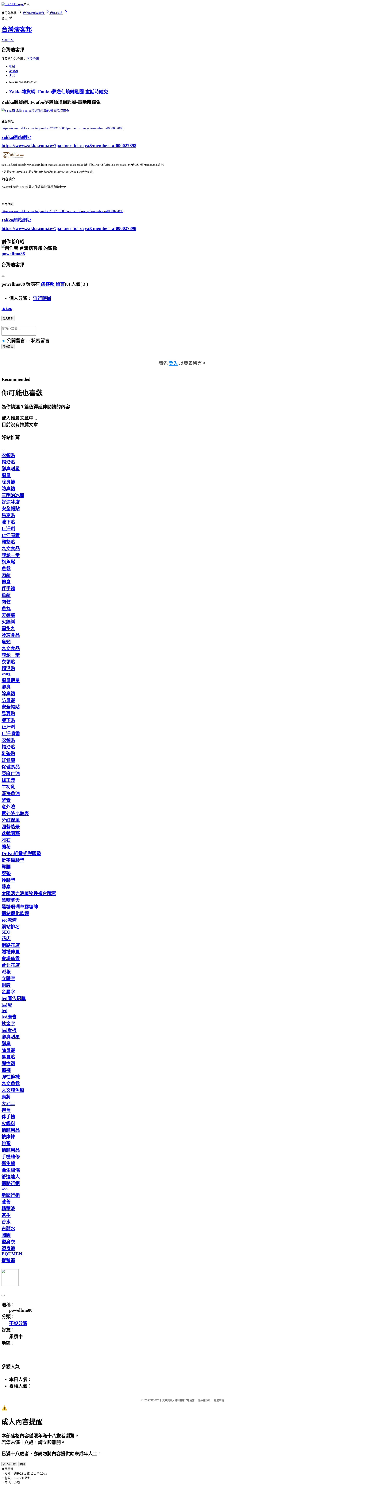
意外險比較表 (15, 813)
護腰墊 (8, 880)
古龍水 (8, 1228)
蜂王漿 (8, 780)
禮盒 (6, 581)
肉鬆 (6, 575)
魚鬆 (6, 568)
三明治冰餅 (13, 495)
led (4, 1010)
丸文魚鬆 (11, 1083)
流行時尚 (42, 298)
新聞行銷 (11, 1195)
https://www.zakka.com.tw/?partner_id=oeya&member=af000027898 (69, 145)
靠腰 (6, 866)
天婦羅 (8, 615)
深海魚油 (11, 793)
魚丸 (6, 608)
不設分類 (33, 59)
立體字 (8, 978)
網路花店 (11, 945)
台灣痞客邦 (17, 29)
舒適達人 (11, 1176)
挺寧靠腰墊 (13, 860)
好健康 (8, 760)
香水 (6, 1221)
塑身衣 (8, 1241)
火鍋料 (8, 621)
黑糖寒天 (11, 900)
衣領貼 (8, 455)
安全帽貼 (11, 508)
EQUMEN (12, 1253)
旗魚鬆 (8, 561)
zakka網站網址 (16, 137)
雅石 (6, 840)
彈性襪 (8, 1063)
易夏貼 (8, 515)
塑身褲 (8, 1248)
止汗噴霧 (11, 535)
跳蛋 (6, 1143)
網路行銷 (11, 1183)
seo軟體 (9, 920)
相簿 (12, 66)
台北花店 (11, 965)
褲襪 (6, 1070)
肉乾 (6, 601)
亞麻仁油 (11, 773)
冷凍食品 (11, 635)
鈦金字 (8, 1023)
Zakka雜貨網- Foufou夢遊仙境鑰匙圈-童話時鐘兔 (58, 91)
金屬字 (8, 991)
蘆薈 (6, 1201)
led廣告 (9, 1016)
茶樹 (6, 1215)
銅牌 (6, 985)
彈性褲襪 (11, 1076)
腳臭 (6, 475)
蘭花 (6, 846)
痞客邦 (48, 284)
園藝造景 (11, 826)
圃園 (6, 1235)
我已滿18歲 (9, 1464)
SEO (6, 932)
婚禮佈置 (11, 951)
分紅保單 (11, 820)
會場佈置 (11, 958)
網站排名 (11, 926)
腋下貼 (8, 522)
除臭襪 (8, 482)
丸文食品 (11, 548)
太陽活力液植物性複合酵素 (29, 893)
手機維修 (11, 1156)
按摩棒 (8, 1136)
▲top (7, 308)
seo (5, 1188)
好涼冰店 (11, 502)
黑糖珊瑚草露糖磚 (20, 906)
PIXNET (154, 1400)
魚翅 (6, 641)
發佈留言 (8, 346)
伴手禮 (8, 588)
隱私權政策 (204, 1400)
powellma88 (13, 253)
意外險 (8, 806)
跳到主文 (8, 40)
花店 (6, 938)
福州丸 (8, 628)
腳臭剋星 (11, 468)
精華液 (8, 1208)
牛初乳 (8, 786)
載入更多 (8, 318)
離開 (22, 1464)
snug (6, 673)
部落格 (13, 71)
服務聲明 (219, 1400)
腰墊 (6, 873)
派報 (6, 971)
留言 (60, 284)
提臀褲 (8, 1260)
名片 (12, 75)
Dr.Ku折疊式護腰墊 (21, 853)
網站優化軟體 (15, 913)
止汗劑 (8, 528)
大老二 (8, 1103)
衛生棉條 (11, 1170)
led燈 (7, 1005)
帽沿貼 (8, 462)
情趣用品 (11, 1130)
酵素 (6, 800)
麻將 (6, 1096)
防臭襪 (8, 488)
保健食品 (11, 766)
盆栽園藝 (11, 833)
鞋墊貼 (8, 541)
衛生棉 (8, 1163)
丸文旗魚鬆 (13, 1090)
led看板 (9, 1030)
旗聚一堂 (11, 555)
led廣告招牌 (14, 998)
